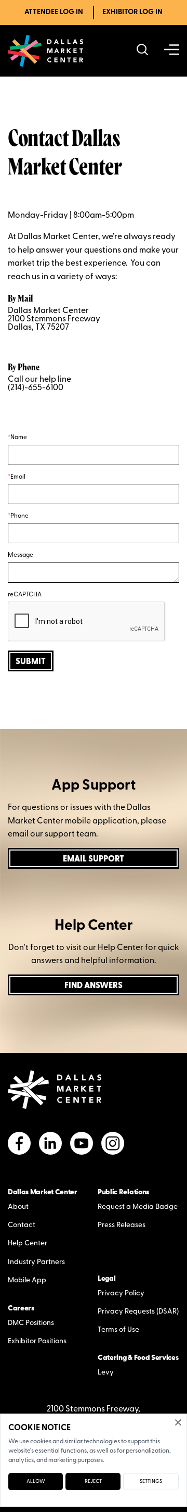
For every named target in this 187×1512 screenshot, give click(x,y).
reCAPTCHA (25, 595)
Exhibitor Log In (132, 12)
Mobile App (27, 1280)
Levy (106, 1373)
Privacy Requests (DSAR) (138, 1312)
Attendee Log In (53, 12)
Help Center (27, 1243)
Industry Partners (36, 1262)
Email (17, 477)
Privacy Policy (121, 1293)
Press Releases (121, 1225)
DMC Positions (31, 1323)
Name (18, 437)
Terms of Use (118, 1330)
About (18, 1207)
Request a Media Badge (138, 1207)
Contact (21, 1225)
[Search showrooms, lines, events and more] (143, 51)
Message (20, 555)
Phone (19, 516)
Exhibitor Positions (37, 1341)
